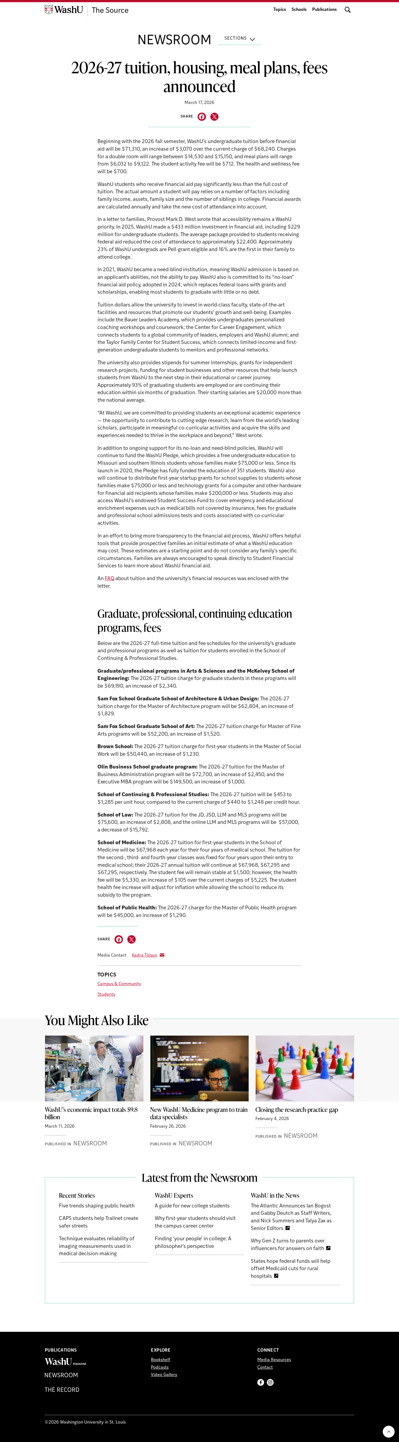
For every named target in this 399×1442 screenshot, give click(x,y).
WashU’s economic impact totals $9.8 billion (91, 1113)
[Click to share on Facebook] (202, 117)
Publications (324, 10)
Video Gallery (164, 1375)
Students (106, 994)
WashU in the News (275, 1195)
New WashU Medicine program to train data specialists (199, 1113)
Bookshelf (160, 1360)
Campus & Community (119, 984)
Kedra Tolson (144, 955)
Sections (235, 38)
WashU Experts (174, 1195)
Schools (299, 10)
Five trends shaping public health (97, 1206)
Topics (279, 10)
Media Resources (274, 1360)
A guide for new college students (192, 1206)
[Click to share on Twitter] (214, 117)
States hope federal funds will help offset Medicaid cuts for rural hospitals (290, 1269)
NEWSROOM (174, 41)
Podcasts (160, 1367)
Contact (265, 1367)
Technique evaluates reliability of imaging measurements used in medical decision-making (96, 1247)
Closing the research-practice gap (296, 1109)
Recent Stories (77, 1195)
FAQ (109, 578)
